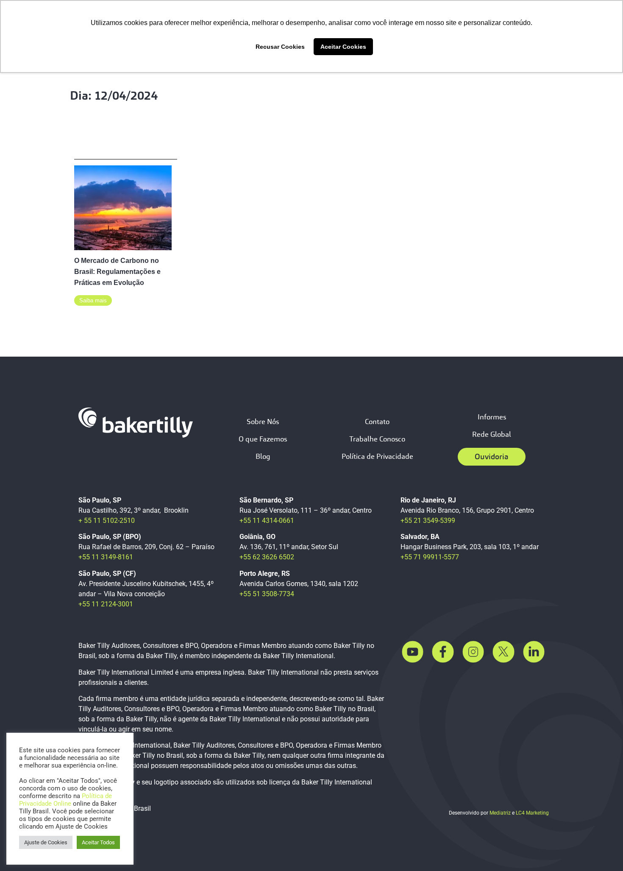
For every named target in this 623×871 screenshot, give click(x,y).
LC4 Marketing (532, 813)
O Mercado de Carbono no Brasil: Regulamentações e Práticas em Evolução (117, 271)
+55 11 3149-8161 (105, 557)
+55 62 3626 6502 (266, 557)
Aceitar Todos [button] (98, 842)
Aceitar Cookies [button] (343, 46)
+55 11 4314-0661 (266, 520)
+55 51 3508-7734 (266, 594)
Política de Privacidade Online (65, 799)
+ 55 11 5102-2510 (106, 520)
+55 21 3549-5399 (427, 520)
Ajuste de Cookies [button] (45, 842)
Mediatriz (500, 813)
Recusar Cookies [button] (280, 46)
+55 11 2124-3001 (105, 604)
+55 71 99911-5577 (429, 557)
